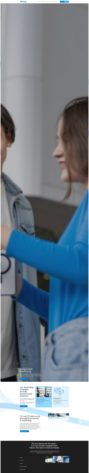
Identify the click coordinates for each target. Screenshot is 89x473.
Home (39, 1)
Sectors (47, 1)
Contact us (62, 1)
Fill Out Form (66, 1)
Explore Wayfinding (23, 378)
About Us (55, 1)
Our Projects (51, 1)
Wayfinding (42, 1)
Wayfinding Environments (24, 431)
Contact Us (31, 378)
